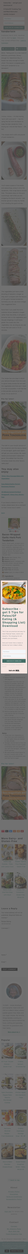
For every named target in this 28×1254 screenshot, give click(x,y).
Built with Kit (14, 670)
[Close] (25, 582)
